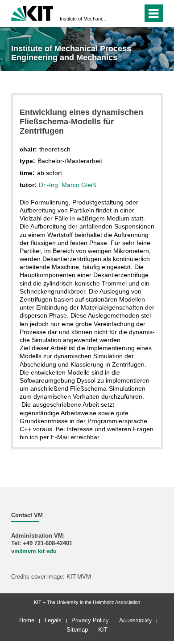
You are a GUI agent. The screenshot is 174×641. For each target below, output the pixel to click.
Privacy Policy (90, 620)
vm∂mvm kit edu (34, 551)
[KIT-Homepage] (32, 12)
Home (26, 620)
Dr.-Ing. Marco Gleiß (67, 184)
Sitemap (77, 629)
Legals (53, 620)
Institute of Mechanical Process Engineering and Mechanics (84, 18)
